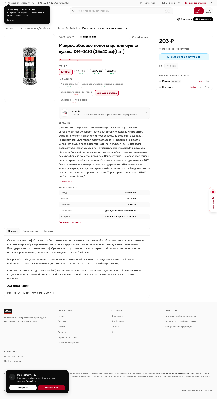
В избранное (141, 37)
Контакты (116, 326)
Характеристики (31, 231)
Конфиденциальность (192, 390)
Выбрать (200, 81)
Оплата (61, 326)
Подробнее (64, 181)
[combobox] (119, 11)
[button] (86, 37)
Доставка (62, 321)
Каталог (10, 28)
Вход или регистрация (195, 3)
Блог (113, 332)
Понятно (10, 20)
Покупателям (150, 3)
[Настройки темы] (211, 3)
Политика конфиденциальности (180, 316)
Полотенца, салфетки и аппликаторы (104, 28)
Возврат (62, 332)
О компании (171, 3)
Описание (13, 231)
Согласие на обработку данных (180, 321)
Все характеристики (69, 222)
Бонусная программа (68, 342)
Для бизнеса (205, 19)
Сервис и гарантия (67, 337)
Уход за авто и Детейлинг (36, 28)
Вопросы (48, 231)
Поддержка (186, 19)
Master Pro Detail (67, 28)
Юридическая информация (178, 326)
